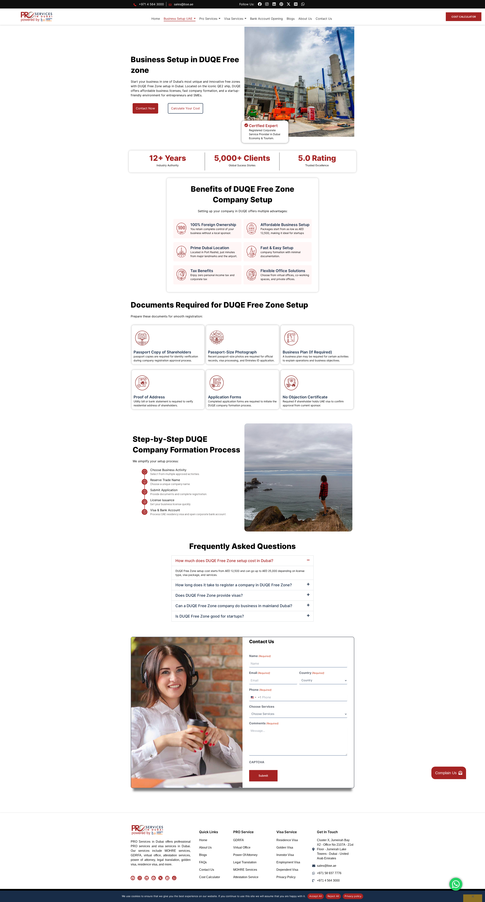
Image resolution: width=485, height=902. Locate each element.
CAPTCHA (256, 762)
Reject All (333, 896)
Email (259, 673)
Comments (264, 723)
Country (311, 673)
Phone (260, 690)
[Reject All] (472, 898)
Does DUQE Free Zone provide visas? (209, 595)
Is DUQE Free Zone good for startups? (209, 616)
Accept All (315, 896)
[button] (242, 561)
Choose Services (261, 706)
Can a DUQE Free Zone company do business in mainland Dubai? (233, 606)
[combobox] (255, 697)
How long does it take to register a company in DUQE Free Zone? (233, 585)
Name (260, 656)
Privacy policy (353, 896)
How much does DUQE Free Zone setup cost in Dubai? (224, 560)
